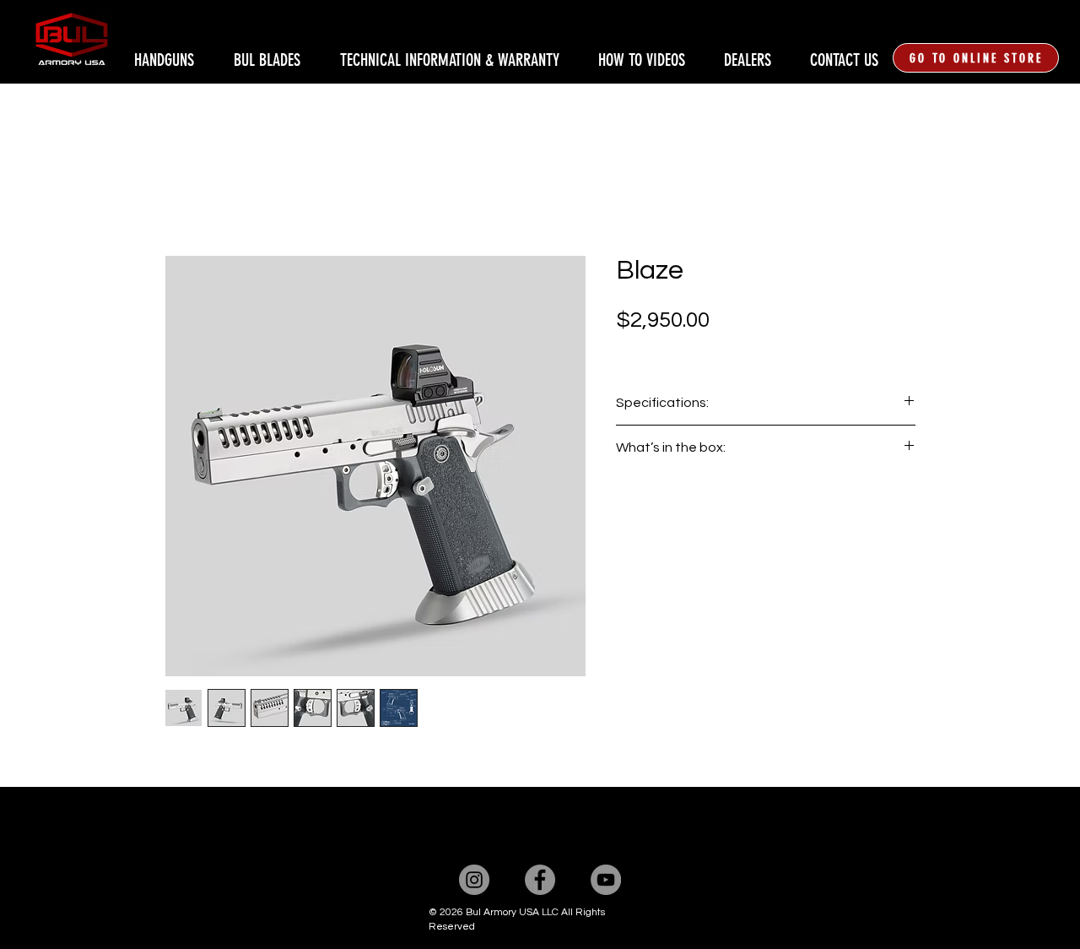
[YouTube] (606, 880)
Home (183, 194)
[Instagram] (474, 880)
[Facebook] (540, 880)
